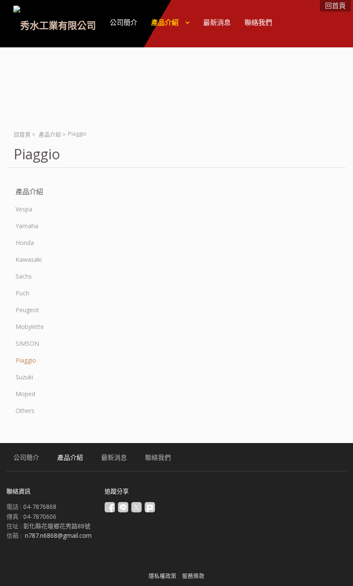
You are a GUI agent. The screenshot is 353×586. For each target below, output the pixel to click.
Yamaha (26, 226)
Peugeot (27, 310)
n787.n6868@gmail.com (58, 535)
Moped (25, 394)
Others (24, 410)
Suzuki (24, 377)
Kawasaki (28, 259)
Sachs (23, 276)
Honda (24, 243)
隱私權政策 (162, 576)
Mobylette (29, 326)
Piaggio (25, 360)
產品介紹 (50, 134)
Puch (22, 293)
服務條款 (193, 576)
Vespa (23, 209)
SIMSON (27, 343)
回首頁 (22, 134)
